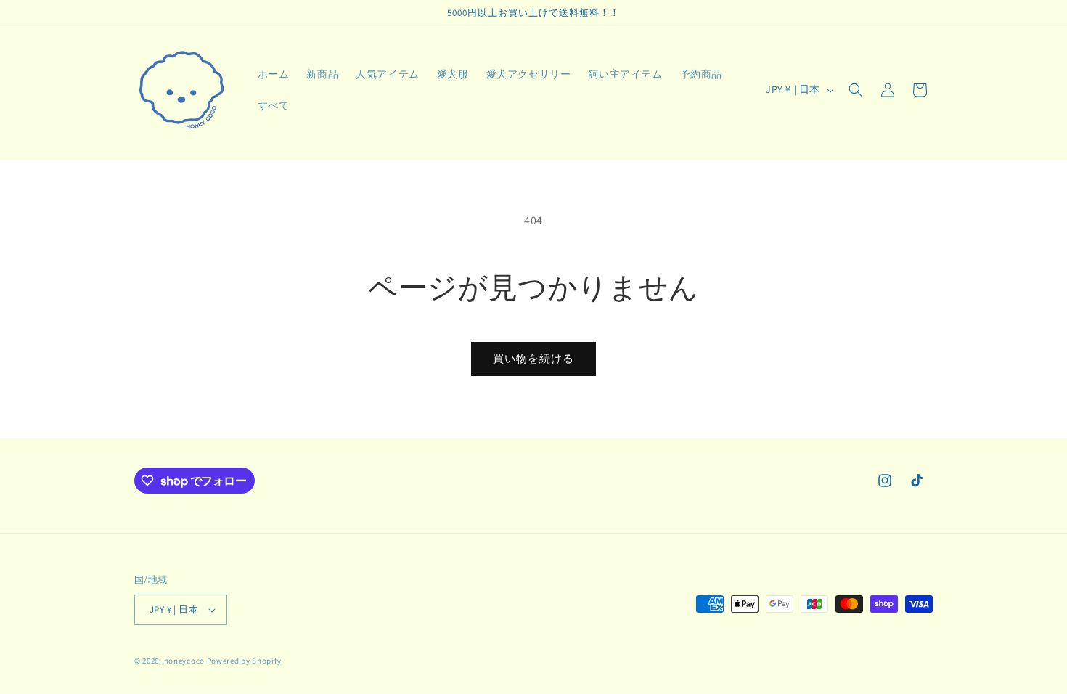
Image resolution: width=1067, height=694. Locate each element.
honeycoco (184, 661)
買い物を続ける (533, 358)
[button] (856, 90)
